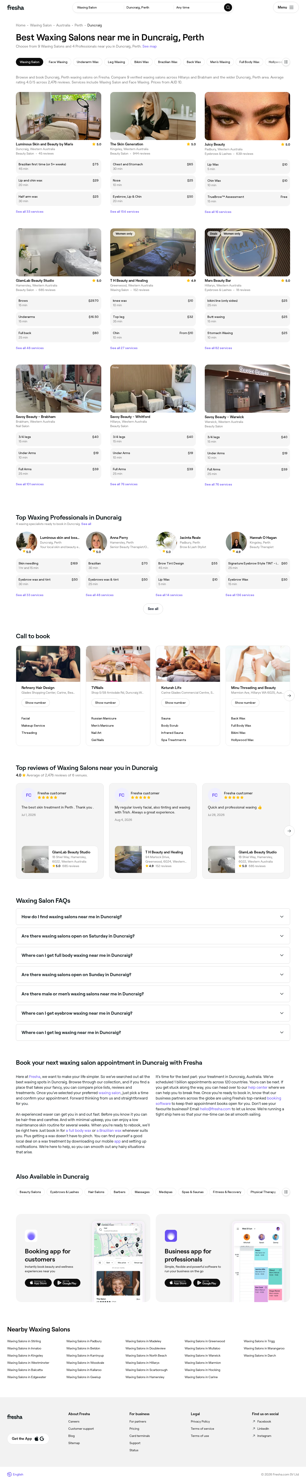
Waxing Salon (41, 25)
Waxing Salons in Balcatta (25, 1370)
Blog (71, 1436)
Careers (74, 1421)
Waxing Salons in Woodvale (85, 1362)
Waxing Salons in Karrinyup (85, 1355)
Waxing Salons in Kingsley (25, 1355)
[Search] (228, 7)
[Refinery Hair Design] (48, 696)
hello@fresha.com (215, 1109)
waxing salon (110, 1093)
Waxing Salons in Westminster (28, 1362)
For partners (137, 1421)
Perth (79, 25)
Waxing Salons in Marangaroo (264, 1348)
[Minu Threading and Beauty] (258, 696)
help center (257, 1087)
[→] (289, 695)
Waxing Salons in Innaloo (24, 1348)
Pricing (134, 1428)
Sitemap (74, 1443)
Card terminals (139, 1436)
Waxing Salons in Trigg (259, 1341)
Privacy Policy (200, 1421)
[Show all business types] (286, 1192)
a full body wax (78, 1130)
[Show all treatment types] (286, 62)
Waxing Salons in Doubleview (145, 1348)
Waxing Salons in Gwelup (83, 1377)
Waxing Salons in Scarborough (146, 1370)
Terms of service (202, 1428)
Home (21, 25)
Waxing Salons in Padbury (84, 1341)
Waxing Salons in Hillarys (142, 1362)
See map (149, 46)
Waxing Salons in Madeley (143, 1341)
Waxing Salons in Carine (201, 1377)
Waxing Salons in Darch (260, 1355)
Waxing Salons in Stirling (24, 1341)
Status (133, 1450)
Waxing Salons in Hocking (202, 1370)
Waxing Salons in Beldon (83, 1348)
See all (153, 609)
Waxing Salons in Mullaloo (202, 1348)
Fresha (34, 1077)
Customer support (81, 1428)
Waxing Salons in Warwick (202, 1355)
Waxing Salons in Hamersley (144, 1377)
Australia (63, 25)
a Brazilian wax (109, 1130)
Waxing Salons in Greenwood (205, 1341)
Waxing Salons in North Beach (146, 1355)
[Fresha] (15, 7)
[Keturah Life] (188, 696)
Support (134, 1443)
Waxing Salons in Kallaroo (83, 1370)
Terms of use (200, 1436)
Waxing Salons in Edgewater (26, 1377)
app (117, 1141)
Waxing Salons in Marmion (203, 1362)
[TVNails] (118, 696)
